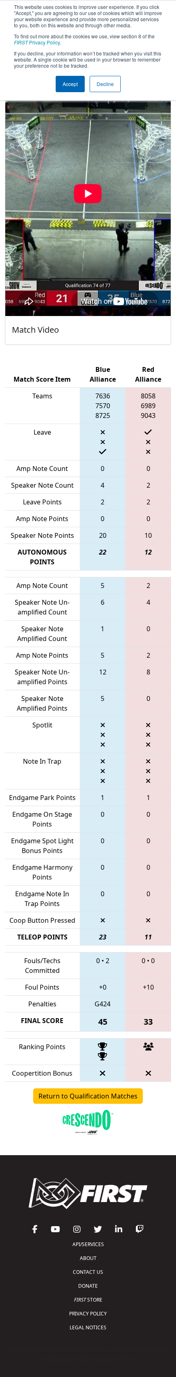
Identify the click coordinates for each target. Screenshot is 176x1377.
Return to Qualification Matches (88, 1096)
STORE (88, 1299)
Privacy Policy (37, 42)
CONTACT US (88, 1272)
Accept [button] (70, 83)
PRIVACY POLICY (88, 1313)
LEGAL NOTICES (88, 1327)
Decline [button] (105, 83)
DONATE (88, 1285)
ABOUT (88, 1258)
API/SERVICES (88, 1244)
